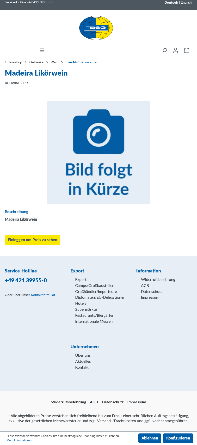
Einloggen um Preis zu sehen (32, 240)
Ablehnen (150, 438)
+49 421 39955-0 (40, 2)
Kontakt (82, 367)
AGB (145, 286)
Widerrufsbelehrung (158, 280)
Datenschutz (151, 292)
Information (148, 271)
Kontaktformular (43, 295)
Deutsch (171, 2)
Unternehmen (84, 347)
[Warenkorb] (186, 50)
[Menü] (41, 50)
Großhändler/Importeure (96, 292)
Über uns (83, 355)
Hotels (80, 303)
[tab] (97, 211)
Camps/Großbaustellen (94, 286)
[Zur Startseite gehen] (96, 28)
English (186, 2)
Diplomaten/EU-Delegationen (100, 297)
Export (80, 280)
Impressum (150, 297)
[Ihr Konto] (175, 50)
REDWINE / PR (16, 83)
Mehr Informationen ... (21, 440)
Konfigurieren (178, 438)
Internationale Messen (94, 321)
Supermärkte (86, 309)
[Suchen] (164, 50)
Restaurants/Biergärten (94, 315)
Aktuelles (83, 361)
